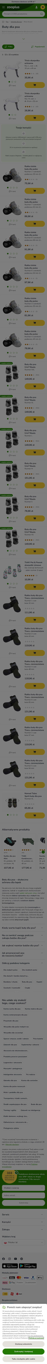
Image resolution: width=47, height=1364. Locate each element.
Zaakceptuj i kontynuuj (23, 1351)
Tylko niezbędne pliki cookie (23, 1359)
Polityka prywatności (36, 1338)
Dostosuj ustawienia (23, 1344)
